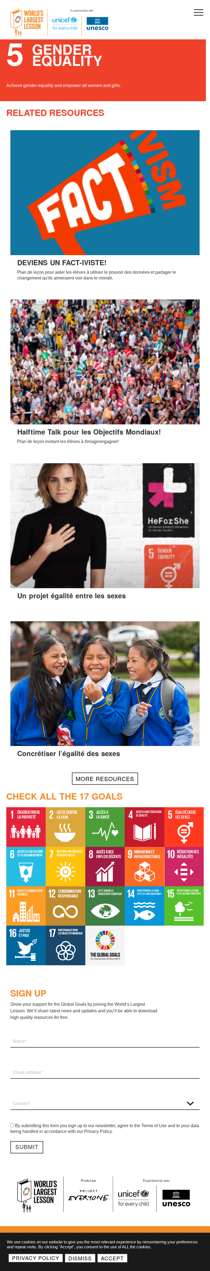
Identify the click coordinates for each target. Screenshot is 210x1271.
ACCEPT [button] (112, 1258)
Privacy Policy (35, 1257)
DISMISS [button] (80, 1258)
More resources (105, 778)
